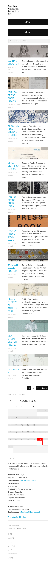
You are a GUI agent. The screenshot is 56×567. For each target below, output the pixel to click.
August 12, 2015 (13, 172)
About (10, 550)
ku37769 (10, 73)
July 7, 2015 (12, 209)
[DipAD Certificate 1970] (28, 154)
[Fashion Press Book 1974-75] (28, 83)
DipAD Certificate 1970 (13, 166)
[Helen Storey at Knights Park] (28, 290)
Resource (11, 546)
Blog (10, 542)
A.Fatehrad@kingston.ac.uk (30, 512)
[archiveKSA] (28, 10)
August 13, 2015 (13, 138)
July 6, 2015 (12, 314)
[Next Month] (45, 401)
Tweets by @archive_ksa (17, 517)
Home (18, 41)
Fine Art (25, 251)
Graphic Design (34, 251)
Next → (44, 388)
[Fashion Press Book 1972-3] (28, 222)
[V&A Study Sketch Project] (28, 327)
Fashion (44, 47)
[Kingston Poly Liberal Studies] (28, 117)
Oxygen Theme (21, 528)
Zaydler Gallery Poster (13, 268)
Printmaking (13, 253)
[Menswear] (28, 361)
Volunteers (12, 554)
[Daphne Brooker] (28, 52)
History (44, 112)
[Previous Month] (10, 401)
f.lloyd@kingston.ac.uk (28, 480)
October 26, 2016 (14, 104)
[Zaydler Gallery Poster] (28, 256)
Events (10, 558)
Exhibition (18, 251)
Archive (38, 78)
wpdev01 (11, 107)
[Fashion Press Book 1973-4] (28, 188)
